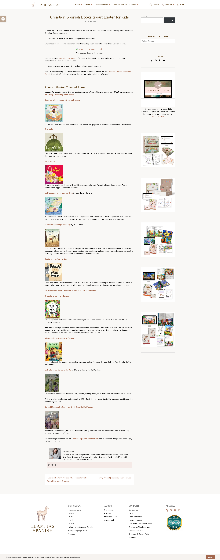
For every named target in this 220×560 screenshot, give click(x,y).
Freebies (71, 534)
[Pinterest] (52, 465)
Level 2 (71, 517)
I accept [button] (210, 557)
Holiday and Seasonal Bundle (80, 527)
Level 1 (71, 513)
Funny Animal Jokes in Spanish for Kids (114, 478)
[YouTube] (164, 60)
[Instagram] (49, 465)
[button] (3, 19)
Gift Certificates (135, 517)
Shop (77, 4)
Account (168, 4)
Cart (182, 4)
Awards (107, 513)
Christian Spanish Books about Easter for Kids (89, 17)
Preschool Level (74, 510)
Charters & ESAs (120, 4)
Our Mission (109, 510)
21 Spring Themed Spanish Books (59, 94)
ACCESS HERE (158, 117)
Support (132, 4)
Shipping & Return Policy (139, 534)
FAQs (131, 513)
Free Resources (101, 4)
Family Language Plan (77, 530)
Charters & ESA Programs (139, 527)
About (87, 4)
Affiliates (132, 537)
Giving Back (109, 520)
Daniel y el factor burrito (56, 259)
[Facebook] (56, 465)
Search (156, 4)
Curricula (74, 506)
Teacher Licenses (136, 530)
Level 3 (71, 520)
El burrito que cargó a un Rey (57, 224)
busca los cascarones (67, 58)
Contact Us (133, 510)
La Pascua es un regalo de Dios (59, 193)
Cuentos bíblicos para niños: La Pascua (62, 100)
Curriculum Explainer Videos (140, 523)
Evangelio (49, 129)
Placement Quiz (135, 520)
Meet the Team (110, 517)
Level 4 (71, 523)
